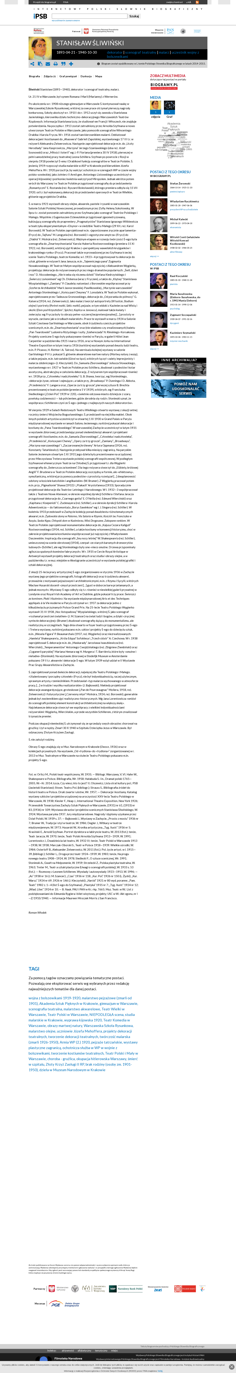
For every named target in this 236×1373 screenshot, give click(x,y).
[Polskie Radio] (185, 1288)
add (71, 64)
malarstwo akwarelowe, (82, 1009)
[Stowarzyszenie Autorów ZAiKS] (158, 1288)
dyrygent (174, 323)
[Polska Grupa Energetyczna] (64, 1303)
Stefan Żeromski (180, 183)
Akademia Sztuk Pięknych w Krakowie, (69, 1003)
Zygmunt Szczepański (183, 314)
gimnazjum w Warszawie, (119, 1003)
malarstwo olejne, (42, 1031)
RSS (197, 2)
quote (63, 64)
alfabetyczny (84, 1350)
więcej (153, 256)
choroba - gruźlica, (61, 1059)
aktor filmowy (176, 252)
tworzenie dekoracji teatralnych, (73, 1036)
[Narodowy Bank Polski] (126, 1288)
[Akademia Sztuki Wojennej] (94, 1288)
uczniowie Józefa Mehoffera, (80, 1031)
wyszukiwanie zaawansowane (66, 20)
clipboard (40, 64)
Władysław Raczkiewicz (184, 201)
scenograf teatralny (140, 52)
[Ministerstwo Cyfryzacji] (58, 1288)
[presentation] (34, 76)
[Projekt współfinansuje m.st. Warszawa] (202, 1288)
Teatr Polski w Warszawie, (68, 1014)
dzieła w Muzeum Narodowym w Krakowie (72, 1070)
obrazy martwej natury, (65, 1025)
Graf (169, 116)
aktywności (68, 1350)
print (55, 64)
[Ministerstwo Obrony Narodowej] (75, 1288)
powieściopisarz (177, 191)
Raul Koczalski (179, 276)
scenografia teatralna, (46, 1009)
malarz (164, 52)
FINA (65, 2)
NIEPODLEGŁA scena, (106, 1014)
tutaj (160, 1370)
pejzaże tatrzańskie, (107, 1042)
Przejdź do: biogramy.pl (44, 2)
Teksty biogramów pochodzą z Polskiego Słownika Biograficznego (172, 1346)
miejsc (114, 1350)
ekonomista (175, 227)
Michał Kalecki (179, 219)
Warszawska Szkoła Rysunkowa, (108, 1025)
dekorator (115, 52)
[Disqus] (83, 1122)
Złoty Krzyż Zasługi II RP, (65, 1064)
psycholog (175, 308)
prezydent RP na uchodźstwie (184, 209)
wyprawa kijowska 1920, (83, 1020)
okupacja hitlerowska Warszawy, (101, 1059)
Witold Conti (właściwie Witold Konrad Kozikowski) (185, 240)
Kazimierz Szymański (182, 332)
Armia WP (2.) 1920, (75, 1042)
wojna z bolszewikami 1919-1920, (55, 998)
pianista (174, 284)
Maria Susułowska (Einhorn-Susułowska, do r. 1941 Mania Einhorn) (185, 297)
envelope (47, 64)
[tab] (35, 76)
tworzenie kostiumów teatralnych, (77, 1053)
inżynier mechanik (179, 341)
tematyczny (101, 1350)
